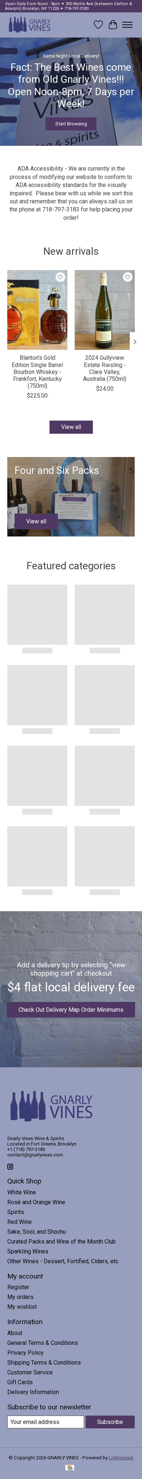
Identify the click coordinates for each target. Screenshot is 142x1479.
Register (18, 1287)
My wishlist (22, 1306)
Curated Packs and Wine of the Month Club (61, 1241)
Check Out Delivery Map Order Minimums (71, 1009)
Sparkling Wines (27, 1251)
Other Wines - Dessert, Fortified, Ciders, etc (62, 1261)
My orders (20, 1296)
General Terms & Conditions (42, 1342)
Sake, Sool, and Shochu (36, 1231)
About (14, 1333)
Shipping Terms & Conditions (44, 1362)
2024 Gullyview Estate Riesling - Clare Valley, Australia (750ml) (104, 368)
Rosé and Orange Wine (36, 1202)
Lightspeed (121, 1457)
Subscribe (110, 1421)
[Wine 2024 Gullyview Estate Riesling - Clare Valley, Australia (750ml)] (105, 310)
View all (71, 427)
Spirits (15, 1212)
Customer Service (30, 1372)
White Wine (21, 1192)
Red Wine (19, 1221)
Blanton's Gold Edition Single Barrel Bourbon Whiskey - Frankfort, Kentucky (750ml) (37, 371)
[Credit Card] (69, 1468)
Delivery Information (33, 1392)
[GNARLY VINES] (29, 25)
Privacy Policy (25, 1352)
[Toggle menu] (127, 24)
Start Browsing (71, 123)
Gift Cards (20, 1382)
